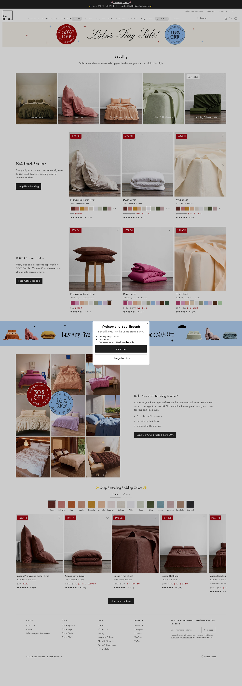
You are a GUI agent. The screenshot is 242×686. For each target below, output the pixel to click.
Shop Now (121, 349)
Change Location (121, 358)
